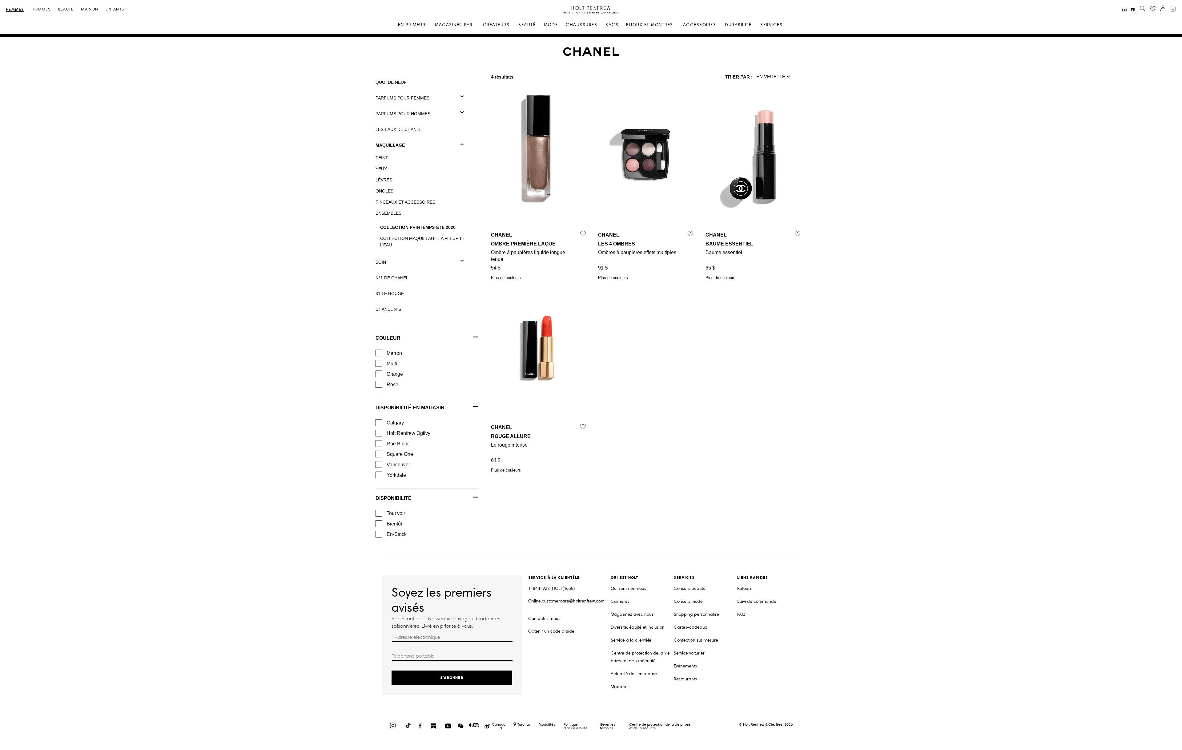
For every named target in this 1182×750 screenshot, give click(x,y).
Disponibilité (394, 498)
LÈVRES (384, 179)
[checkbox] (379, 353)
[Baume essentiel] (753, 154)
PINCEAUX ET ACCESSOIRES (405, 202)
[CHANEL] (591, 54)
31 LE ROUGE (390, 293)
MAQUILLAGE (390, 145)
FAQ (741, 614)
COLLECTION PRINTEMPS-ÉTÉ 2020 (418, 227)
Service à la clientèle (631, 640)
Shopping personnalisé (696, 614)
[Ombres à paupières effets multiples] (645, 154)
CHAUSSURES (581, 25)
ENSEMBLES (388, 213)
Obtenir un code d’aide (551, 631)
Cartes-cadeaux (690, 627)
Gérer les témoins (607, 726)
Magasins (620, 686)
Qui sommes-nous (628, 588)
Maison (89, 9)
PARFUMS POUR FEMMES (402, 97)
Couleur (388, 338)
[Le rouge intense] (538, 347)
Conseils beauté (690, 588)
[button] (773, 77)
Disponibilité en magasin (410, 407)
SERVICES (771, 25)
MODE (551, 25)
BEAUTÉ (527, 25)
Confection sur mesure (696, 640)
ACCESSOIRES (699, 25)
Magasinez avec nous (632, 614)
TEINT (382, 157)
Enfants (115, 9)
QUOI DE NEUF (391, 82)
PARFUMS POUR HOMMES (403, 113)
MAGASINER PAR (454, 25)
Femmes (15, 9)
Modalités (547, 724)
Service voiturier (689, 653)
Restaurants (685, 679)
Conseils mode (688, 601)
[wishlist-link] (1153, 9)
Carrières (620, 601)
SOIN (381, 262)
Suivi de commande (756, 601)
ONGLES (384, 191)
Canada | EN (498, 726)
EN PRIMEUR (411, 25)
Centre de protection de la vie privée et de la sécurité (640, 657)
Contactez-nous (544, 618)
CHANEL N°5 (388, 309)
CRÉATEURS (496, 25)
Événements (685, 666)
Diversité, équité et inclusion (638, 627)
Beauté (66, 9)
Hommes (41, 9)
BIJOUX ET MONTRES (649, 25)
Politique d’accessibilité (576, 726)
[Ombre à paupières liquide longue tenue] (538, 154)
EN (1124, 10)
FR (1133, 9)
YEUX (381, 168)
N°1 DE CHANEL (392, 277)
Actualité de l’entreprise (634, 673)
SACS (611, 25)
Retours (744, 588)
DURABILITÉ (738, 25)
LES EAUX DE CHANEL (399, 129)
